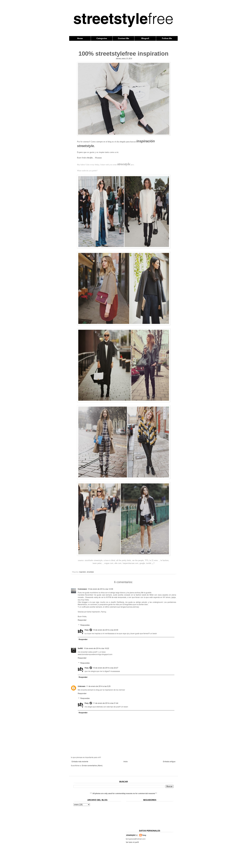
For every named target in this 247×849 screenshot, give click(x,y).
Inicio (126, 761)
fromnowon (82, 589)
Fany (87, 630)
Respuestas (85, 625)
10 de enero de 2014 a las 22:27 (105, 667)
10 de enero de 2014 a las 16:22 (96, 648)
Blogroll (145, 38)
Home (80, 38)
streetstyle (90, 572)
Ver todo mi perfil (132, 842)
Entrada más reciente (80, 761)
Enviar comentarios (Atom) (92, 765)
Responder (82, 620)
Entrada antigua (169, 761)
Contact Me (123, 38)
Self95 (80, 648)
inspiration (82, 572)
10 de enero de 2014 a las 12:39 (100, 589)
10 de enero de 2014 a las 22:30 (105, 630)
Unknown (81, 686)
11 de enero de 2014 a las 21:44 (105, 703)
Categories (101, 38)
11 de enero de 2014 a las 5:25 (98, 686)
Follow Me (167, 38)
